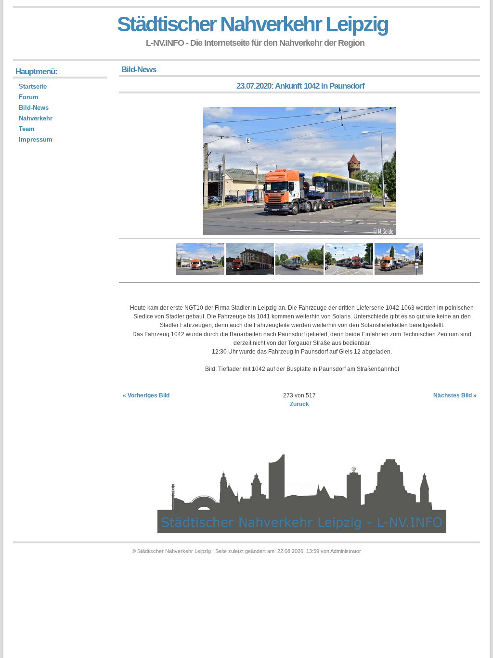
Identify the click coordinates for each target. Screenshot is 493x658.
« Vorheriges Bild (146, 395)
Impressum (35, 139)
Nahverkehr (35, 118)
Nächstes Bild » (455, 395)
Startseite (33, 86)
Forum (29, 97)
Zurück (299, 404)
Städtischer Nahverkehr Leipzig (252, 24)
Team (27, 128)
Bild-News (34, 107)
